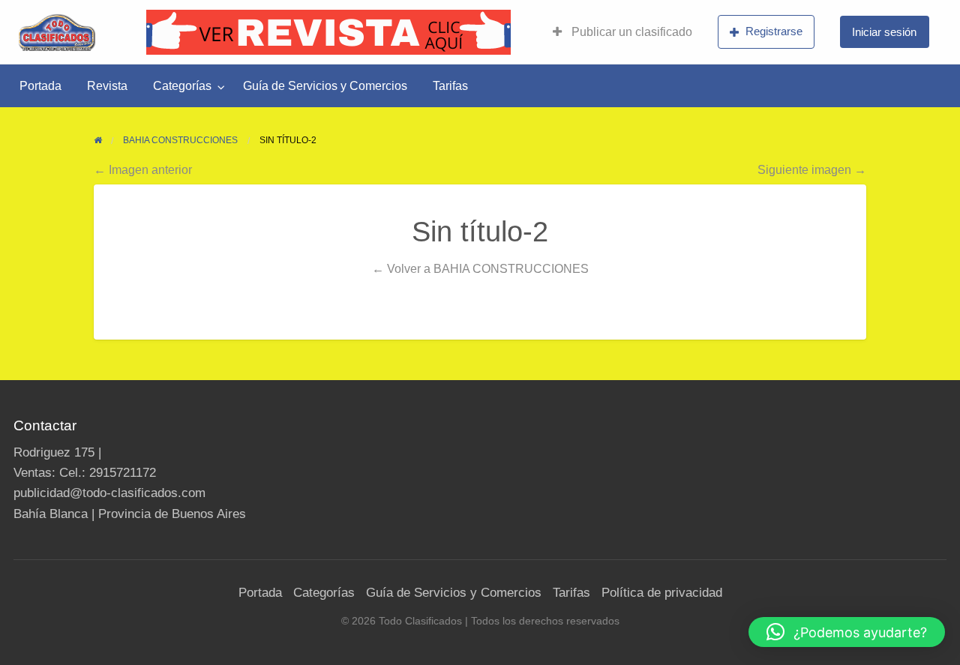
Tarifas (450, 85)
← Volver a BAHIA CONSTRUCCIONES (480, 268)
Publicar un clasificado (630, 31)
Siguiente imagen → (812, 169)
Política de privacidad (662, 593)
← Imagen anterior (143, 169)
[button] (846, 632)
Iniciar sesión (884, 31)
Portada (41, 85)
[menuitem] (622, 32)
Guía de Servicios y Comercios (325, 85)
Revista (107, 85)
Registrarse (774, 31)
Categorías (182, 85)
